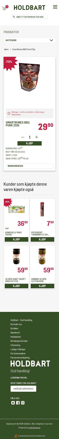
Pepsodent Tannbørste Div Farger (39, 234)
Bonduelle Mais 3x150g (13, 234)
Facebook (18, 402)
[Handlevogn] (3, 9)
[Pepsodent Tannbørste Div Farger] (42, 209)
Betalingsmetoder (19, 341)
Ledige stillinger (18, 349)
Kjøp (29, 143)
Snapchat (13, 402)
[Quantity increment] (37, 137)
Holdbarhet (16, 336)
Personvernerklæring (20, 357)
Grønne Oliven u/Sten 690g (38, 280)
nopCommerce (34, 427)
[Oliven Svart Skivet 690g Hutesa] (16, 256)
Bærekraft (15, 332)
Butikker (14, 328)
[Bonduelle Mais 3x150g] (16, 209)
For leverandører (18, 353)
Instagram (22, 402)
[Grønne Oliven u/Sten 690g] (42, 256)
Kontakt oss (16, 324)
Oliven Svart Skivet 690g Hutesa (15, 280)
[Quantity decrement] (22, 137)
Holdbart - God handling (21, 320)
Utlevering (15, 345)
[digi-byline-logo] (16, 436)
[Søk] (13, 17)
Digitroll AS (41, 436)
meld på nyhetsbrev (23, 388)
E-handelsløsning (24, 436)
